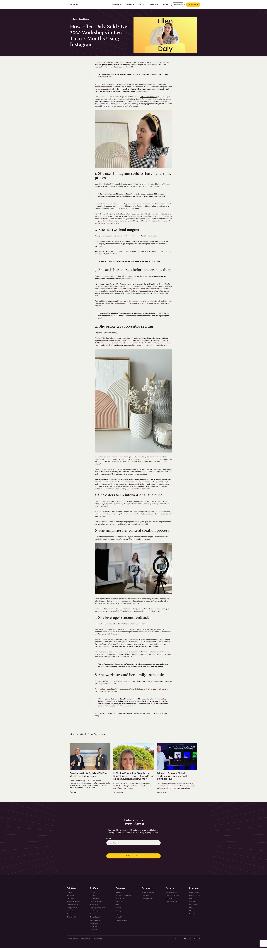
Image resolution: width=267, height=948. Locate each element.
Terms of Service (135, 849)
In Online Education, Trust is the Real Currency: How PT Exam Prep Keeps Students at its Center (133, 776)
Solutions (115, 4)
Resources (152, 4)
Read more (74, 792)
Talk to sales (192, 4)
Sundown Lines (144, 62)
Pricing (141, 4)
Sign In (165, 4)
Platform (129, 4)
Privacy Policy (146, 849)
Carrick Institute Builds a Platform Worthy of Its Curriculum (89, 774)
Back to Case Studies (80, 19)
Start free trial (178, 4)
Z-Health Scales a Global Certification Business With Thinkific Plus (172, 776)
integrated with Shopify (150, 340)
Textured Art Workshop (148, 97)
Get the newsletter (132, 856)
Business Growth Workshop (138, 99)
